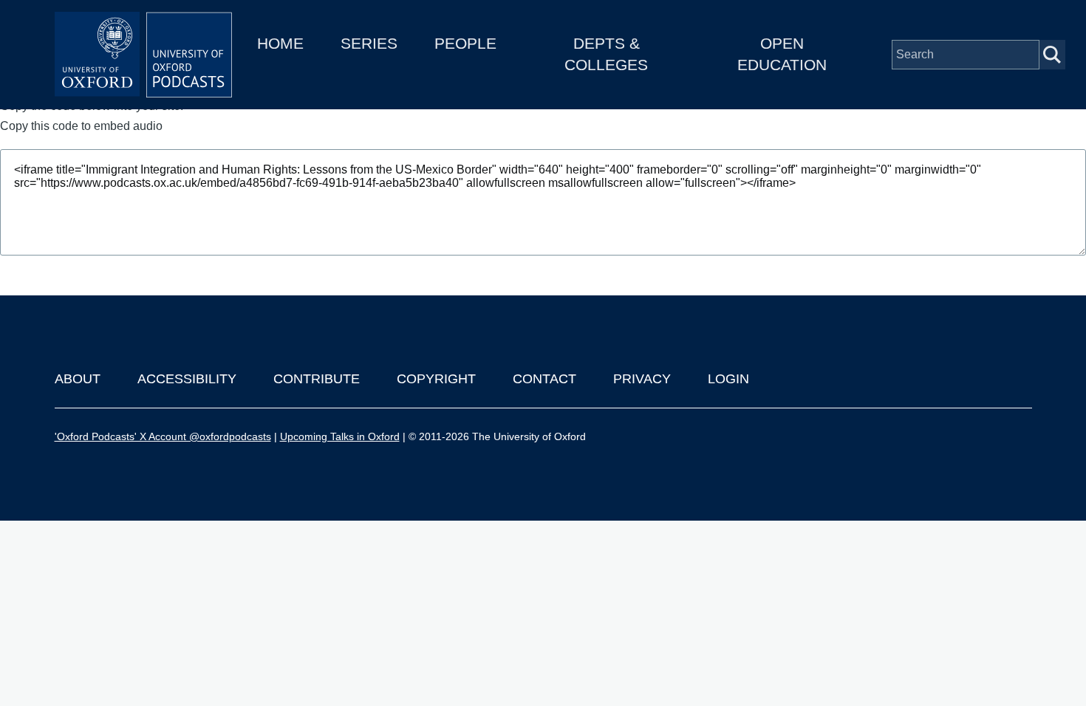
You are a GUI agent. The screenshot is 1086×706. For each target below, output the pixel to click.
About (77, 378)
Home (280, 43)
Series (369, 43)
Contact (544, 378)
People (465, 43)
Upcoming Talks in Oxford (340, 436)
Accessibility (186, 378)
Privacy (642, 378)
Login (728, 378)
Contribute (316, 378)
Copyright (436, 378)
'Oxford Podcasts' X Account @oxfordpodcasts (163, 436)
